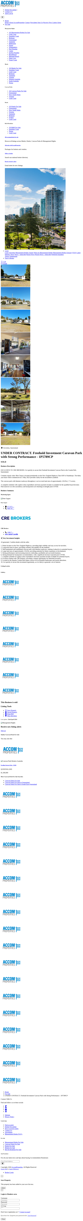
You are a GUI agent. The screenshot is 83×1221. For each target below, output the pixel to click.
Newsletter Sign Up (36, 22)
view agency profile (11, 534)
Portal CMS (4, 1169)
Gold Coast (12, 34)
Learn (7, 251)
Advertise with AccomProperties (13, 145)
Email (5, 263)
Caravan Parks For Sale (12, 781)
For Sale (7, 24)
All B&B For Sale (15, 127)
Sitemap (7, 1115)
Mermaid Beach (14, 56)
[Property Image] (15, 286)
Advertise (12, 253)
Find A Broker (9, 258)
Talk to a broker (9, 153)
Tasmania (12, 42)
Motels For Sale (10, 1148)
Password (4, 1202)
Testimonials (13, 256)
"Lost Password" (31, 1215)
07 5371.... (10, 507)
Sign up (3, 731)
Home (7, 21)
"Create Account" (24, 1212)
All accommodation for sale (11, 137)
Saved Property (12, 712)
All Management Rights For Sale (19, 32)
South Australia (14, 81)
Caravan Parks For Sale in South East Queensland (21, 784)
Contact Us (8, 12)
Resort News (30, 254)
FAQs (74, 253)
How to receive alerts (11, 1129)
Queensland (12, 40)
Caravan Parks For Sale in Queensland (17, 782)
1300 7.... (10, 532)
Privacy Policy (9, 1117)
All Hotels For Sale (15, 106)
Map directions (12, 716)
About (7, 256)
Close (3, 1188)
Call (4, 262)
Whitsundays (13, 47)
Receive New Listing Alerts (52, 22)
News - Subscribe (20, 254)
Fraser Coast (13, 60)
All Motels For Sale (15, 68)
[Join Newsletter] (2, 1164)
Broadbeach (13, 54)
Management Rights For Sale (14, 1142)
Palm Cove (12, 58)
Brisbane (12, 38)
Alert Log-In (9, 13)
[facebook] (6, 1108)
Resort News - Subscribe (43, 254)
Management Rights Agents (24, 253)
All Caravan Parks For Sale (17, 91)
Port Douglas (13, 49)
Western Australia (14, 79)
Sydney (11, 117)
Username (4, 1198)
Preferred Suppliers (57, 254)
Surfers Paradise (14, 53)
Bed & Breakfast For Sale (13, 1150)
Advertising (8, 1132)
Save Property (11, 710)
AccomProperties (17, 1167)
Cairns (11, 51)
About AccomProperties (16, 22)
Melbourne (12, 43)
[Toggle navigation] (2, 17)
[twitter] (6, 1106)
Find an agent (9, 1125)
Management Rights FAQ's (13, 1134)
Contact (27, 22)
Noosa (11, 45)
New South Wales (14, 95)
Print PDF (10, 714)
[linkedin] (6, 1111)
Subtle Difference (14, 1169)
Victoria (11, 77)
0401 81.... (10, 508)
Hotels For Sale (10, 1146)
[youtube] (6, 1110)
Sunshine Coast (14, 36)
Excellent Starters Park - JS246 (8, 765)
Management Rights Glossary (62, 253)
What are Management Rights (43, 253)
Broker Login (9, 1172)
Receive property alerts (10, 161)
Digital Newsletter (10, 10)
